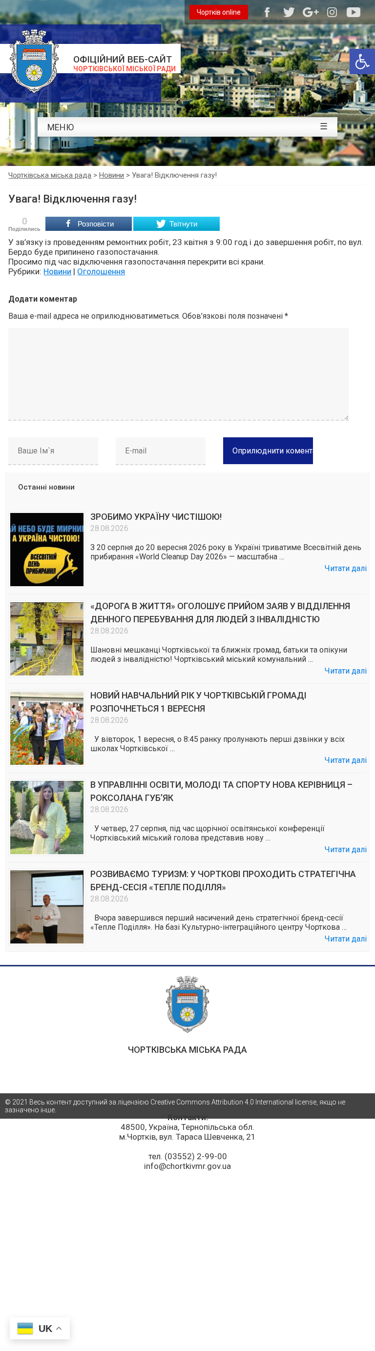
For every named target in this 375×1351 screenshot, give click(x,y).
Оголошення (101, 271)
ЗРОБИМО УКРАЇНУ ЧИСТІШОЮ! (156, 517)
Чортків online (219, 12)
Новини (57, 271)
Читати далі (345, 568)
